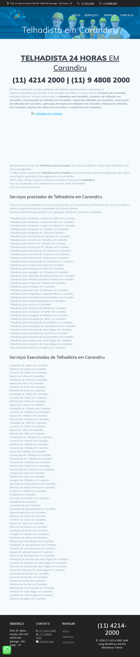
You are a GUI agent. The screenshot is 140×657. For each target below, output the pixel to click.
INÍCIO (76, 15)
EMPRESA (110, 15)
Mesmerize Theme (112, 647)
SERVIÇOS (91, 15)
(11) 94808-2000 (110, 3)
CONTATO (127, 15)
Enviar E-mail (46, 641)
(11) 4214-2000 (87, 3)
